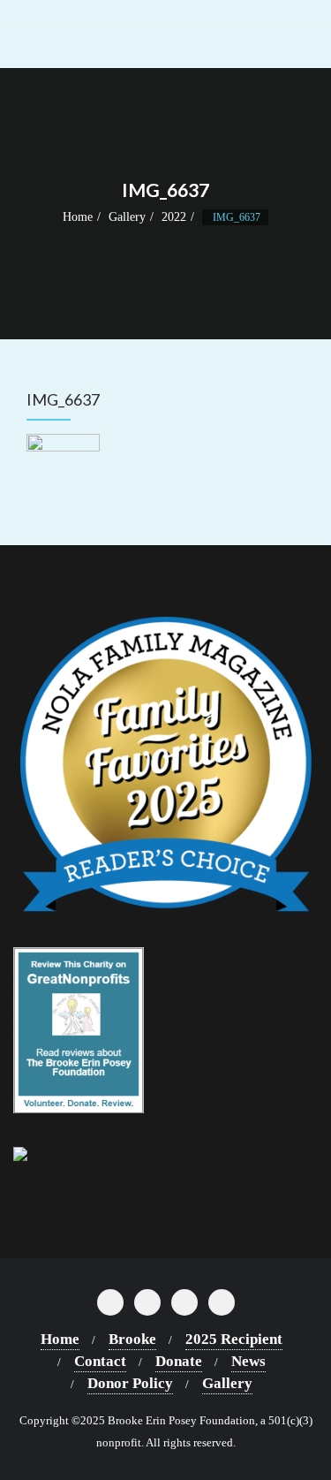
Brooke (132, 1339)
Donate (178, 1361)
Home (78, 217)
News (248, 1361)
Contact (100, 1361)
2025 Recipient (233, 1339)
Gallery (127, 217)
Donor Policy (130, 1383)
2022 (174, 217)
